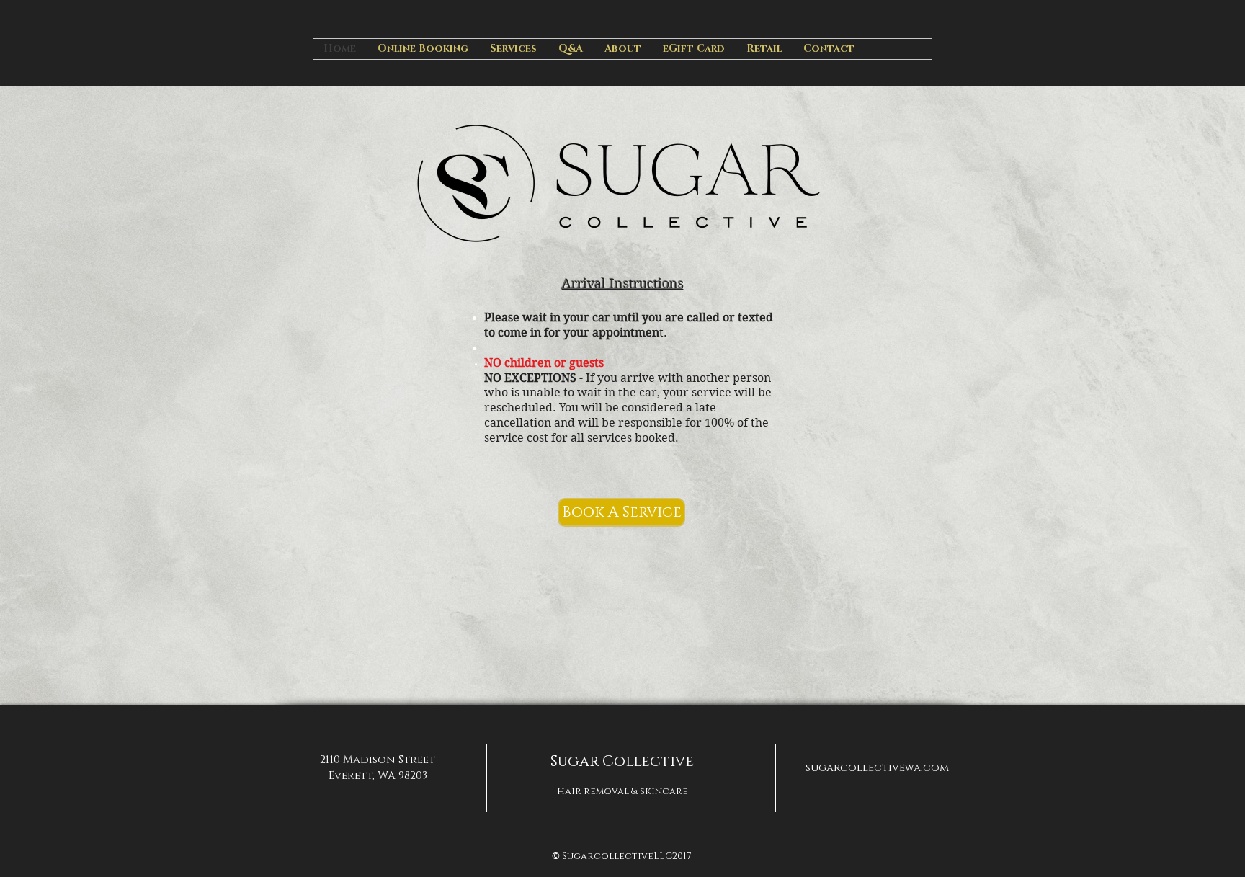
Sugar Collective (622, 762)
